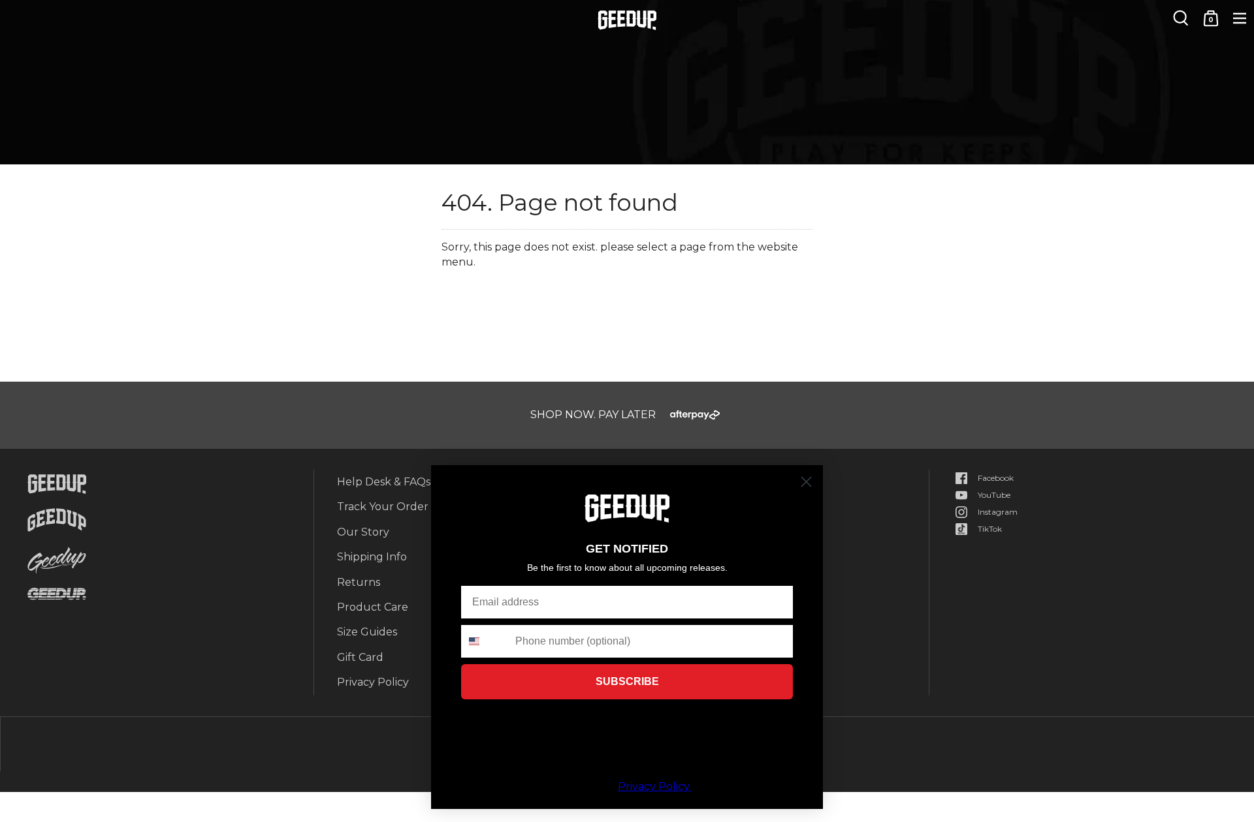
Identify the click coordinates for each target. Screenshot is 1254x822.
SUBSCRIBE (627, 681)
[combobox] (485, 641)
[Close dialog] (806, 481)
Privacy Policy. (654, 786)
